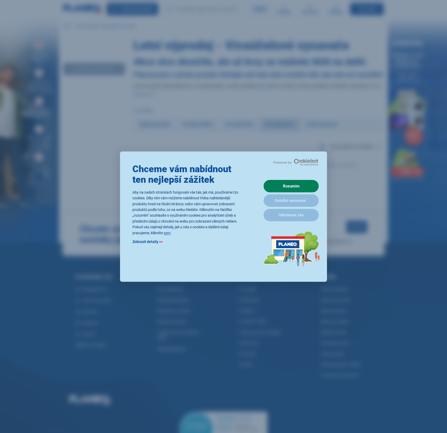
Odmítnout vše (291, 215)
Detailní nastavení (290, 200)
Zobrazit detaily (147, 241)
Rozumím (291, 186)
